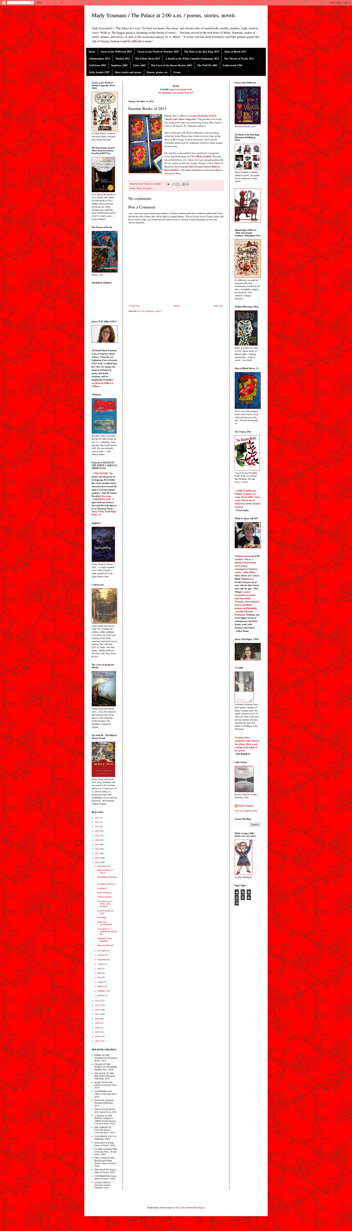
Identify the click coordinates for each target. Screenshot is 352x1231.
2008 (97, 1027)
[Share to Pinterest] (188, 184)
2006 (97, 1036)
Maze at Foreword (105, 945)
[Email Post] (167, 183)
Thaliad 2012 (122, 58)
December (102, 866)
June (100, 972)
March (101, 986)
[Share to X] (181, 184)
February (102, 990)
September (102, 959)
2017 (97, 853)
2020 (97, 839)
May (100, 977)
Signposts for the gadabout (104, 939)
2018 (97, 848)
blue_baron (181, 1207)
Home (92, 51)
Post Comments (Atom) (150, 310)
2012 (97, 1009)
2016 (97, 857)
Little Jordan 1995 (99, 72)
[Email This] (174, 184)
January (101, 995)
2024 (97, 821)
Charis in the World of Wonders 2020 (158, 51)
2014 (97, 1000)
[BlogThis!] (177, 184)
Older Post (218, 305)
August (101, 963)
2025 (97, 817)
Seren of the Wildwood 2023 (116, 51)
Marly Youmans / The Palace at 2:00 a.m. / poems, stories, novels (163, 15)
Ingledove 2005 (119, 65)
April (100, 981)
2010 (97, 1018)
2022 (97, 830)
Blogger (201, 1207)
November (102, 950)
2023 (97, 826)
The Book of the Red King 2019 (201, 51)
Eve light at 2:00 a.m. (106, 883)
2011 (97, 1013)
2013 (97, 1005)
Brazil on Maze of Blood (105, 871)
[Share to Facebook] (184, 184)
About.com (106, 496)
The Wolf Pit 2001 (207, 65)
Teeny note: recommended (104, 923)
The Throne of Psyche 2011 (239, 58)
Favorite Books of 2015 (105, 912)
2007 (97, 1031)
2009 (97, 1022)
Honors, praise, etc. (157, 72)
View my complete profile (246, 810)
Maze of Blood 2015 (235, 51)
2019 (97, 844)
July (100, 968)
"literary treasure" (104, 896)
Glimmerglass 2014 (99, 58)
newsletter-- (102, 917)
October (101, 954)
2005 (97, 1040)
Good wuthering (104, 892)
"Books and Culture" (144, 188)
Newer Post (134, 305)
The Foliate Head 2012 (147, 58)
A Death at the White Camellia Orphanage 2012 (192, 58)
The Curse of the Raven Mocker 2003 (171, 65)
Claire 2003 (139, 65)
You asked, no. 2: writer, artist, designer (104, 904)
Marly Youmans (246, 805)
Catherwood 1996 (232, 65)
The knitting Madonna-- (107, 878)
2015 (97, 862)
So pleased (102, 888)
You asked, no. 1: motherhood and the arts (107, 931)
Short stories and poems (128, 72)
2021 (97, 835)
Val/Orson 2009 (97, 65)
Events (177, 72)
